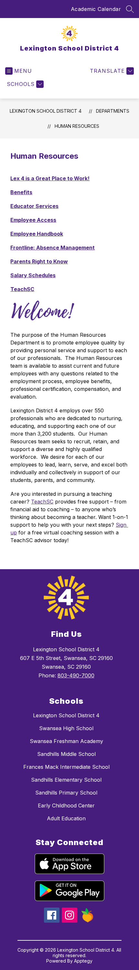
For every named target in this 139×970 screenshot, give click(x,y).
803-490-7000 (76, 675)
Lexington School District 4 (45, 111)
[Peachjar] (87, 921)
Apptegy (83, 961)
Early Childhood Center (66, 805)
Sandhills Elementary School (66, 780)
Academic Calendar (96, 9)
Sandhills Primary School (66, 792)
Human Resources (77, 126)
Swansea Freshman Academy (66, 741)
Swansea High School (66, 728)
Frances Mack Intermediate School (66, 767)
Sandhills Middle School (66, 754)
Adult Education (66, 818)
